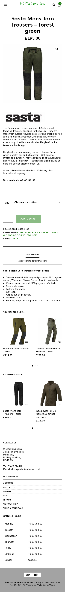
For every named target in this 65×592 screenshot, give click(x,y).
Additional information (32, 261)
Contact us (9, 487)
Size (7, 203)
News (6, 495)
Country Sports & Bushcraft (34, 232)
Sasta (15, 239)
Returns (7, 500)
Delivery (7, 491)
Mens (55, 232)
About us (8, 483)
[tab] (32, 254)
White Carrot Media (46, 585)
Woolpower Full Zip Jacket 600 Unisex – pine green (47, 413)
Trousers (32, 235)
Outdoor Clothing (14, 235)
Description (32, 254)
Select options (26, 342)
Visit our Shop (10, 504)
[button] (6, 4)
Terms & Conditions (13, 508)
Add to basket (28, 219)
